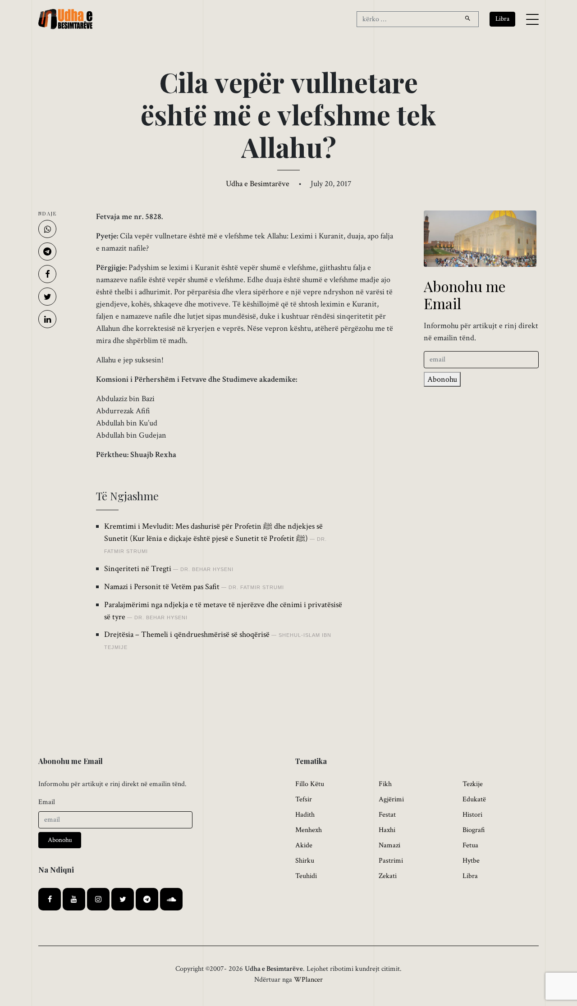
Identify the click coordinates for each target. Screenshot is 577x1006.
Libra (470, 876)
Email (46, 802)
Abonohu (442, 379)
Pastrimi (391, 860)
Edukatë (474, 799)
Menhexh (308, 830)
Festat (387, 814)
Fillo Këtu (309, 784)
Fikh (385, 784)
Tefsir (303, 799)
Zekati (388, 876)
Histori (472, 814)
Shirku (304, 860)
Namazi (389, 845)
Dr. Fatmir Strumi (256, 587)
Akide (303, 845)
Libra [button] (502, 18)
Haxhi (387, 830)
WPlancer (308, 979)
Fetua (470, 845)
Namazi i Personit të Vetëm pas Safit (162, 586)
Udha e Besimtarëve (257, 183)
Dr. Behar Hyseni (207, 569)
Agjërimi (391, 799)
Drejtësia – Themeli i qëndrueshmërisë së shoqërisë (187, 634)
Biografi (474, 830)
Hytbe (471, 860)
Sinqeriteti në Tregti (137, 568)
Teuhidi (306, 876)
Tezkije (473, 784)
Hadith (305, 814)
